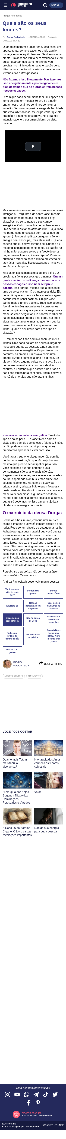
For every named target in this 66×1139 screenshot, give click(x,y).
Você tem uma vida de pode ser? (12, 592)
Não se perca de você (33, 619)
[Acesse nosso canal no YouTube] (17, 1095)
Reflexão (17, 15)
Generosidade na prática (33, 636)
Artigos (6, 15)
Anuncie (59, 1125)
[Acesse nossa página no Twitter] (55, 1095)
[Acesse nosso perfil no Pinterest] (38, 1103)
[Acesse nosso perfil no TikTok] (46, 1095)
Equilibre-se (12, 606)
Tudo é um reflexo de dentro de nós (12, 636)
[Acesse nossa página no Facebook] (28, 1103)
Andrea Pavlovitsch (16, 37)
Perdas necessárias (54, 592)
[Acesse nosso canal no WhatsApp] (27, 1095)
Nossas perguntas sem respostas (33, 606)
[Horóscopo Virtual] (20, 5)
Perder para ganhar (33, 592)
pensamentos (34, 676)
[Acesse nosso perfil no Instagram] (8, 1095)
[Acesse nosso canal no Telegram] (36, 1095)
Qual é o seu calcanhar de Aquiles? (53, 606)
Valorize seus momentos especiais (53, 619)
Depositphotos (32, 1126)
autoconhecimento (14, 676)
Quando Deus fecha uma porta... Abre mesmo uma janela (54, 636)
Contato (48, 1125)
